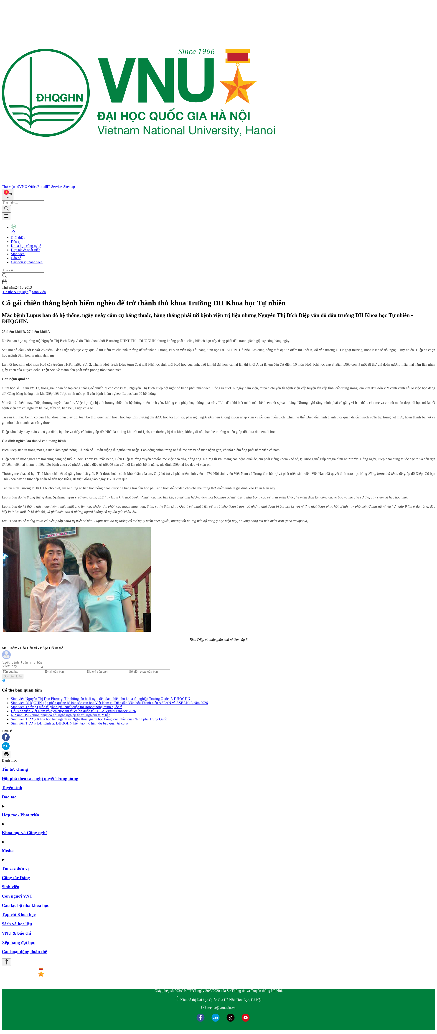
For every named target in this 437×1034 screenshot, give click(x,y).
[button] (218, 737)
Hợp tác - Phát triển (20, 815)
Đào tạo (16, 242)
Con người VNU (17, 896)
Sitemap (69, 187)
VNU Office (28, 187)
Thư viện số (10, 187)
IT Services (55, 187)
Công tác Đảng (16, 877)
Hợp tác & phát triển (25, 250)
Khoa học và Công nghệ (24, 832)
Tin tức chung (15, 769)
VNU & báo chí (16, 933)
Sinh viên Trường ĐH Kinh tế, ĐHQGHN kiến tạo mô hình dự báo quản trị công (69, 723)
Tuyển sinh (12, 787)
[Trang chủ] (138, 182)
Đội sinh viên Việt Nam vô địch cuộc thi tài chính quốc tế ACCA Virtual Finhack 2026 (73, 711)
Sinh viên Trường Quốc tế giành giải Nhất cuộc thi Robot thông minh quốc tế (66, 707)
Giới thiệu (18, 237)
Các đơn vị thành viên (27, 262)
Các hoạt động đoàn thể (24, 951)
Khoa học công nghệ (26, 246)
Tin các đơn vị (15, 868)
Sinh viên (18, 254)
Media (8, 850)
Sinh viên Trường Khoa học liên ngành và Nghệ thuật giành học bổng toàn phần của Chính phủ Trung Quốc (89, 719)
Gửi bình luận (13, 676)
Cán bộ (16, 258)
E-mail (42, 187)
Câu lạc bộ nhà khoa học (25, 905)
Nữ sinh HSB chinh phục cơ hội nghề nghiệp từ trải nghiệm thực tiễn (60, 715)
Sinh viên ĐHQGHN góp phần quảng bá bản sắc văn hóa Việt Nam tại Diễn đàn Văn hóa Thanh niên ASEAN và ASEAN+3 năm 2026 (109, 703)
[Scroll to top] (6, 962)
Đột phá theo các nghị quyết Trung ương (40, 778)
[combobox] (8, 194)
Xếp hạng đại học (18, 942)
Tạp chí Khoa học (19, 914)
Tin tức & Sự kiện (15, 292)
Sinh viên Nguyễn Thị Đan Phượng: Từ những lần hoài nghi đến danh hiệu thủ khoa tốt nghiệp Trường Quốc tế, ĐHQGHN (100, 699)
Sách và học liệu (17, 923)
